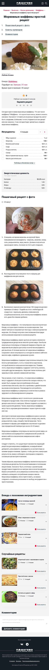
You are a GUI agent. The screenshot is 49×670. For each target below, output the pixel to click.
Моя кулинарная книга (42, 3)
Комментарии (11, 34)
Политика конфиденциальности (31, 661)
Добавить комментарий (14, 628)
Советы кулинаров (13, 30)
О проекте (12, 661)
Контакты (18, 661)
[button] (24, 163)
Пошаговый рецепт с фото (17, 25)
